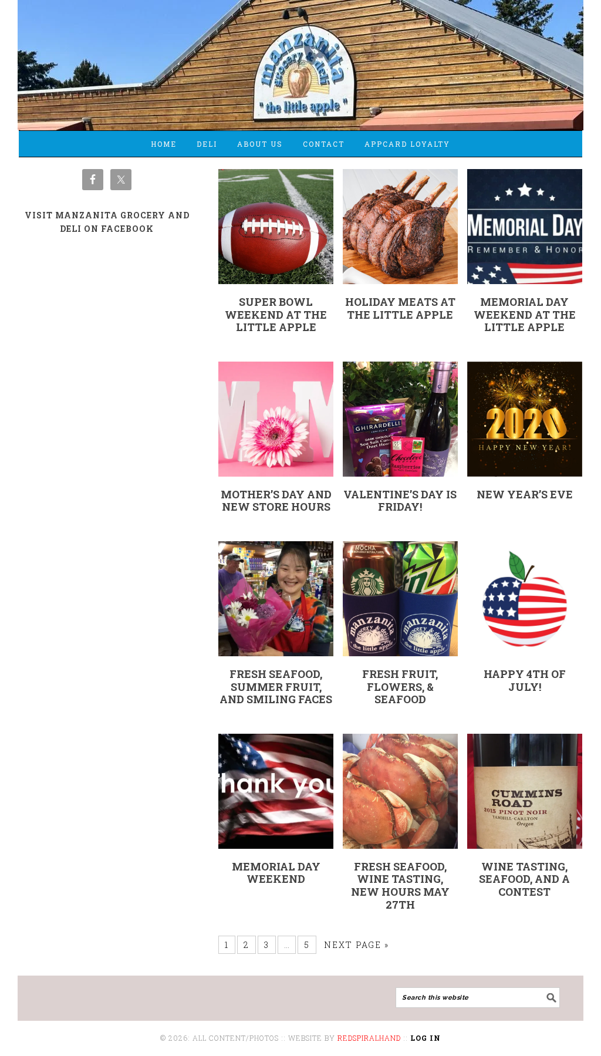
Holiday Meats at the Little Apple (400, 308)
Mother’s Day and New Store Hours (276, 500)
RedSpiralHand (369, 1037)
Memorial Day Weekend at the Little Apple (525, 314)
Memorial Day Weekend (276, 872)
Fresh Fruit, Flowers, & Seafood (400, 686)
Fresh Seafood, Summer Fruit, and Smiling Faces (276, 686)
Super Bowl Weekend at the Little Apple (276, 314)
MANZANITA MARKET (300, 60)
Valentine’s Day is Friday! (400, 500)
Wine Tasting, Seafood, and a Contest (524, 879)
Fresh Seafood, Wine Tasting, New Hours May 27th (400, 885)
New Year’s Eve (525, 494)
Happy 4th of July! (525, 680)
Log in (425, 1037)
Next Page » (356, 944)
